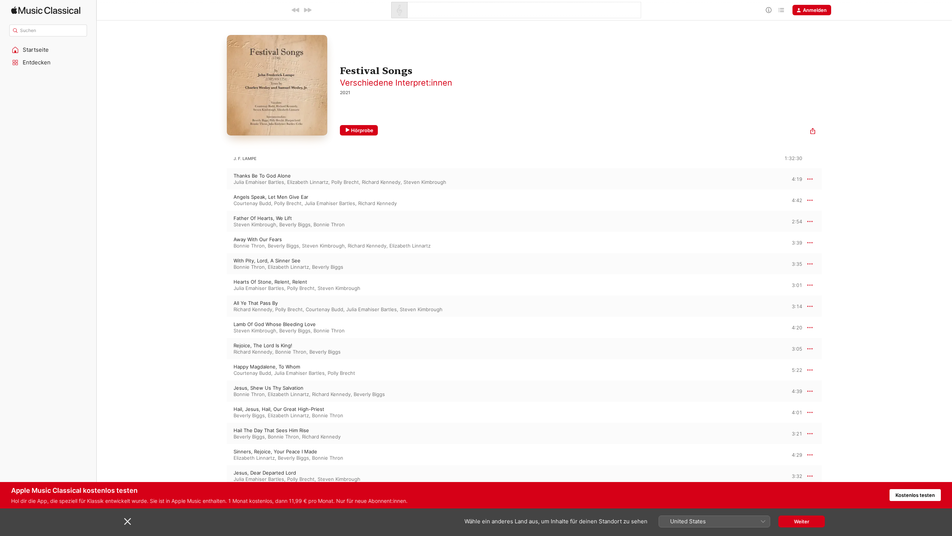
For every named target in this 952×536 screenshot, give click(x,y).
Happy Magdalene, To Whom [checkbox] (267, 367)
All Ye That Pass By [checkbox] (256, 303)
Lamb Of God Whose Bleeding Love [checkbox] (275, 324)
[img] (45, 10)
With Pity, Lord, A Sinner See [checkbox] (267, 261)
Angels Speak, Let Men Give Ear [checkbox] (271, 197)
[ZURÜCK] (296, 10)
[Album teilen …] (812, 131)
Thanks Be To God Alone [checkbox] (262, 176)
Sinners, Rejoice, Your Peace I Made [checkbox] (275, 451)
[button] (48, 49)
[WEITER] (307, 10)
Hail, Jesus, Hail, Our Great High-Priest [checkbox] (279, 409)
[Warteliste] (781, 10)
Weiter (801, 521)
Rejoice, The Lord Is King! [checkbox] (263, 345)
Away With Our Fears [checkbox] (258, 239)
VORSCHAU (792, 178)
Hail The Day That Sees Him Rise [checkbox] (271, 430)
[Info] (769, 10)
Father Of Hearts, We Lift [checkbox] (263, 218)
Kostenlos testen (915, 495)
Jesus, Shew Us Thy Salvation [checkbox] (268, 388)
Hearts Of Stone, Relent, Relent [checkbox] (270, 282)
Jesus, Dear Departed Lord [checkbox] (265, 473)
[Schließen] (127, 521)
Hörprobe (362, 130)
